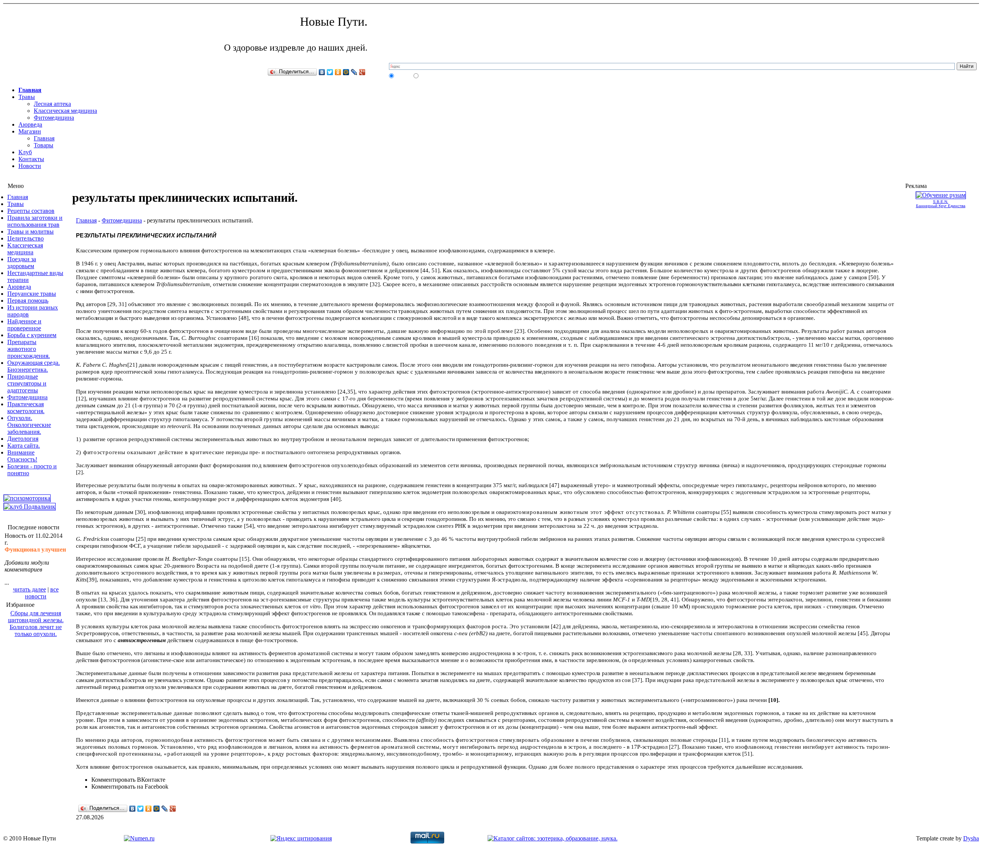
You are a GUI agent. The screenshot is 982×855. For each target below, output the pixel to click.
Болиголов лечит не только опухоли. (36, 630)
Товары (43, 145)
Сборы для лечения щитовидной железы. (36, 616)
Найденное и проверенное (24, 324)
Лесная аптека (52, 103)
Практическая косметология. (25, 407)
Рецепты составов (30, 211)
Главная (29, 90)
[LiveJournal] (354, 72)
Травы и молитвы (30, 231)
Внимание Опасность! (22, 456)
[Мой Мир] (346, 72)
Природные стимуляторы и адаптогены (26, 383)
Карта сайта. (23, 445)
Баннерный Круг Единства (941, 206)
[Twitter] (330, 72)
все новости (42, 593)
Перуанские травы (31, 293)
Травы (26, 97)
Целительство (25, 238)
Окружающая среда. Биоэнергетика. (33, 366)
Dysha (971, 838)
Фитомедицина (54, 117)
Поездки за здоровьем (21, 262)
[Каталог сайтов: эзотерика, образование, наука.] (553, 838)
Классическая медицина (65, 110)
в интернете (431, 75)
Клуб (25, 152)
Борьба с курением (31, 335)
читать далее (29, 589)
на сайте (403, 75)
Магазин (29, 131)
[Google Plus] (362, 72)
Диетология (22, 438)
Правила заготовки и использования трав (35, 221)
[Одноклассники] (338, 72)
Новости (29, 166)
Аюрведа (30, 124)
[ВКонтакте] (322, 72)
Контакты (31, 159)
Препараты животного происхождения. (28, 349)
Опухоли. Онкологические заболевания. (29, 425)
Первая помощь (27, 300)
